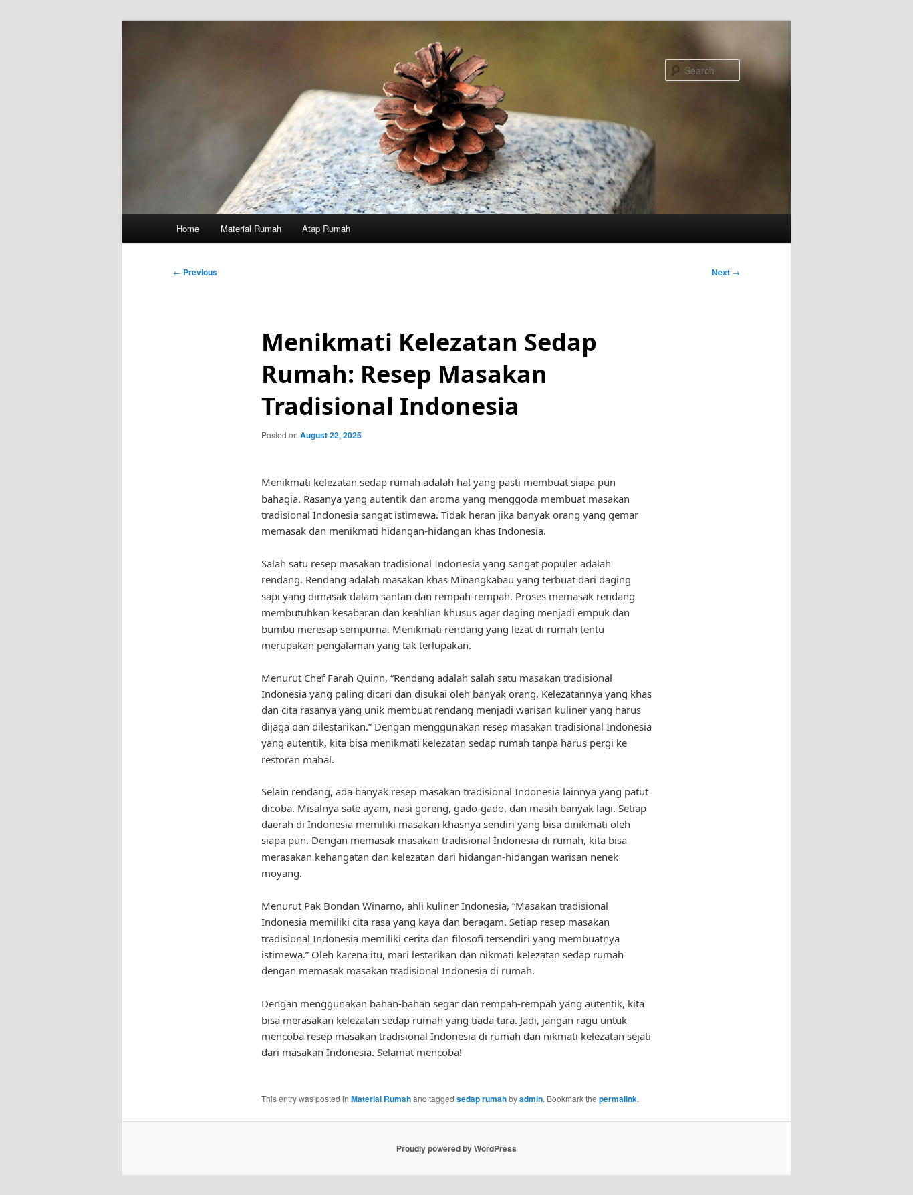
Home (187, 228)
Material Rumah (251, 228)
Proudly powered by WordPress (456, 1148)
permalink (618, 1099)
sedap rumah (481, 1099)
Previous (195, 272)
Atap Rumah (326, 228)
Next (726, 272)
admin (531, 1099)
